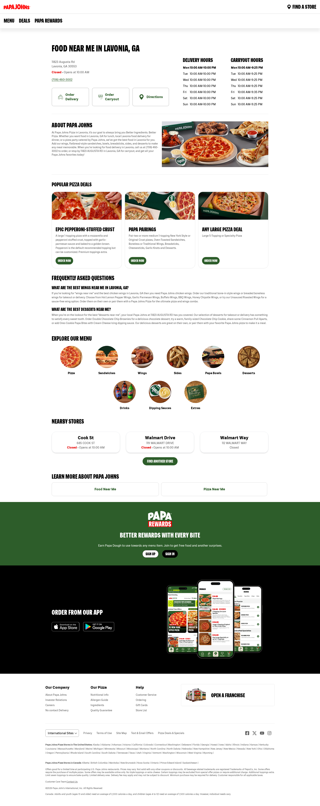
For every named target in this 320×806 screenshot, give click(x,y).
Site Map (121, 733)
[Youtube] (263, 733)
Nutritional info (100, 694)
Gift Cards (142, 705)
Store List (141, 710)
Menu (9, 20)
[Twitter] (256, 733)
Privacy (87, 733)
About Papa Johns (56, 694)
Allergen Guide (99, 699)
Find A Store (304, 7)
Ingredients (97, 705)
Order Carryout (112, 97)
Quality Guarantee (101, 710)
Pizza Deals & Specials (171, 733)
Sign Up (150, 554)
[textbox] (105, 144)
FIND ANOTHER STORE (160, 461)
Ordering (141, 699)
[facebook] (248, 733)
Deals (24, 20)
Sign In (170, 554)
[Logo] (18, 6)
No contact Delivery (57, 710)
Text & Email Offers (142, 733)
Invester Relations (56, 699)
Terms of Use (104, 733)
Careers (50, 705)
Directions (154, 97)
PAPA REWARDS (48, 20)
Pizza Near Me (214, 489)
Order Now (64, 261)
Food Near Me (105, 489)
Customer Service (146, 694)
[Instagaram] (271, 733)
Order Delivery (71, 97)
